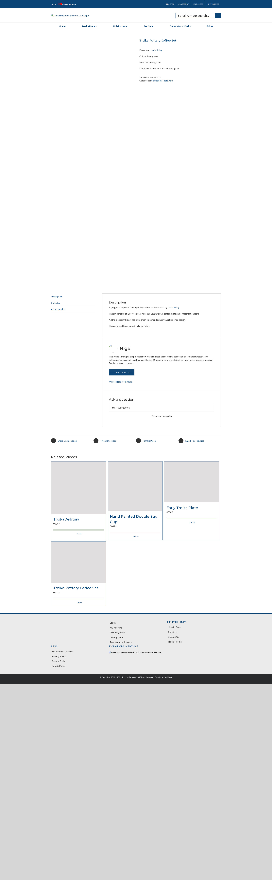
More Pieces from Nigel (120, 533)
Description (56, 447)
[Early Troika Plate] (191, 719)
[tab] (73, 448)
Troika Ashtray (66, 831)
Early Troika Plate (182, 831)
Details (79, 845)
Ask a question (58, 460)
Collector (55, 454)
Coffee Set (156, 80)
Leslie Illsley (156, 50)
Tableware (167, 80)
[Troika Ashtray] (78, 719)
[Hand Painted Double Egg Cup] (135, 719)
